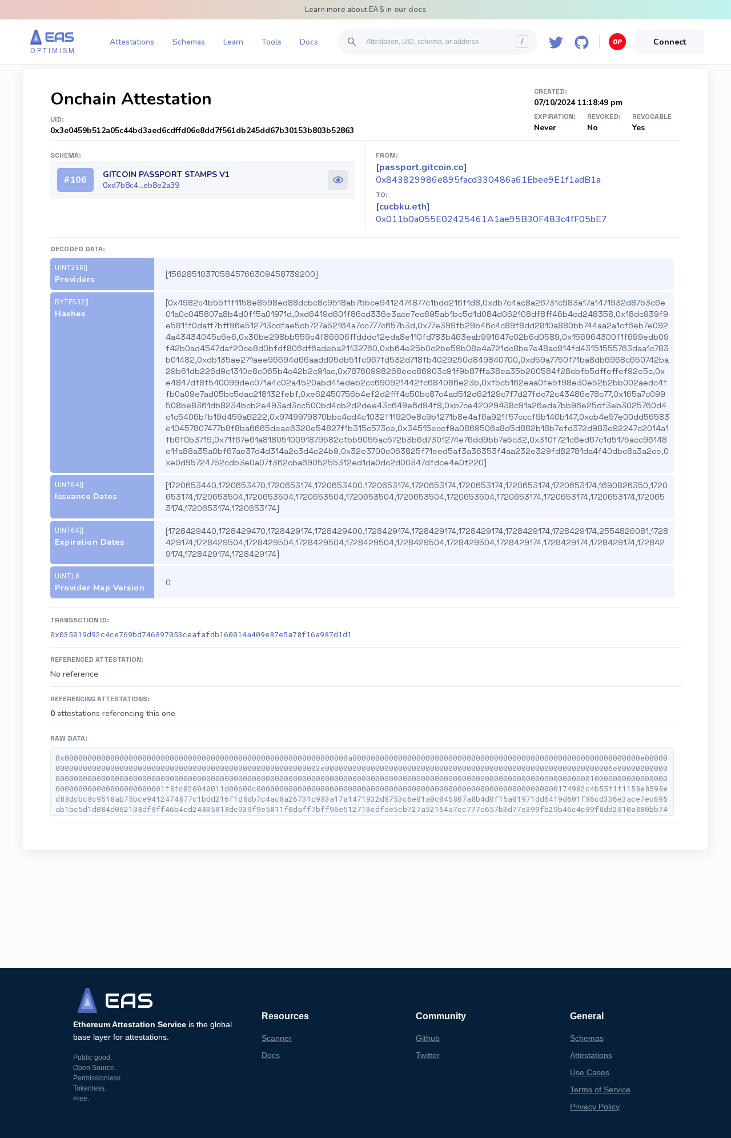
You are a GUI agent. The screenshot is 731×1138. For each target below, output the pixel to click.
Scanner (277, 1038)
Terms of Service (600, 1089)
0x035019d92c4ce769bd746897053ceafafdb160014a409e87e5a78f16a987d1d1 (201, 634)
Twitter (428, 1055)
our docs (410, 10)
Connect (669, 42)
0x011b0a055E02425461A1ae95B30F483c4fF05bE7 (491, 213)
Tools (272, 42)
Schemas (188, 42)
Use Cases (589, 1072)
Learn (233, 42)
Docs (309, 42)
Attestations (132, 42)
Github (428, 1038)
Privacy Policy (595, 1106)
